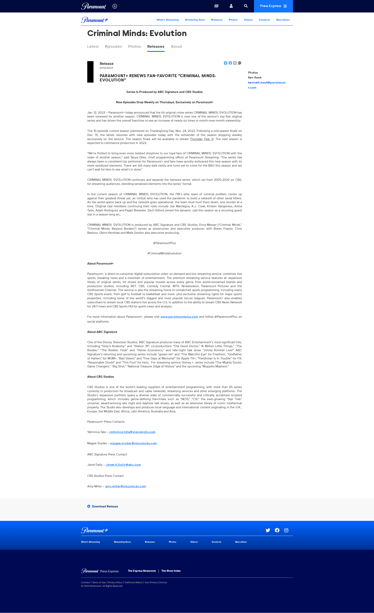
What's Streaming (168, 19)
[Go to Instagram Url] (288, 530)
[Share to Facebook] (230, 63)
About (176, 46)
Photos (233, 19)
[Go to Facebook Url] (279, 530)
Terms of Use (99, 582)
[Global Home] (93, 6)
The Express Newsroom (142, 571)
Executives (283, 19)
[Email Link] (234, 63)
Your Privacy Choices (156, 582)
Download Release (105, 506)
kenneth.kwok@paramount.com (267, 85)
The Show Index (171, 571)
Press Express (271, 6)
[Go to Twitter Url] (270, 530)
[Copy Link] (239, 63)
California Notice (133, 582)
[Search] (245, 6)
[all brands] (114, 6)
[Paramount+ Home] (106, 19)
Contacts (264, 19)
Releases (217, 19)
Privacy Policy (115, 582)
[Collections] (216, 6)
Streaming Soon (195, 19)
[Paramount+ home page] (173, 530)
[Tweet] (225, 63)
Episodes (113, 46)
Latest (93, 46)
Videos (248, 19)
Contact (85, 582)
